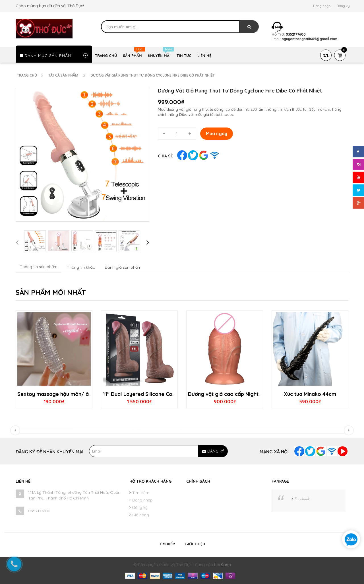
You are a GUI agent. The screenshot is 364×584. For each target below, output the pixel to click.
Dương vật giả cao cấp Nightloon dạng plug (242, 394)
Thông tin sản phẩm (38, 266)
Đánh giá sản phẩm (123, 267)
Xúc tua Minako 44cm (310, 394)
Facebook (302, 498)
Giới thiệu (195, 544)
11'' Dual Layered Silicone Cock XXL (146, 394)
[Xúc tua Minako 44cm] (310, 349)
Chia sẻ (165, 156)
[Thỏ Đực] (44, 28)
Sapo (226, 564)
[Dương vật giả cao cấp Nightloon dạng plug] (224, 349)
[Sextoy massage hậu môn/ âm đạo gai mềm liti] (54, 349)
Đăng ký (343, 6)
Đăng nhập (321, 6)
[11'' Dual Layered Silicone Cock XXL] (139, 349)
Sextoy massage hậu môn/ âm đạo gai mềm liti (75, 394)
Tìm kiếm (140, 492)
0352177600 (39, 510)
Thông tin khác (81, 267)
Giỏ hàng (140, 514)
